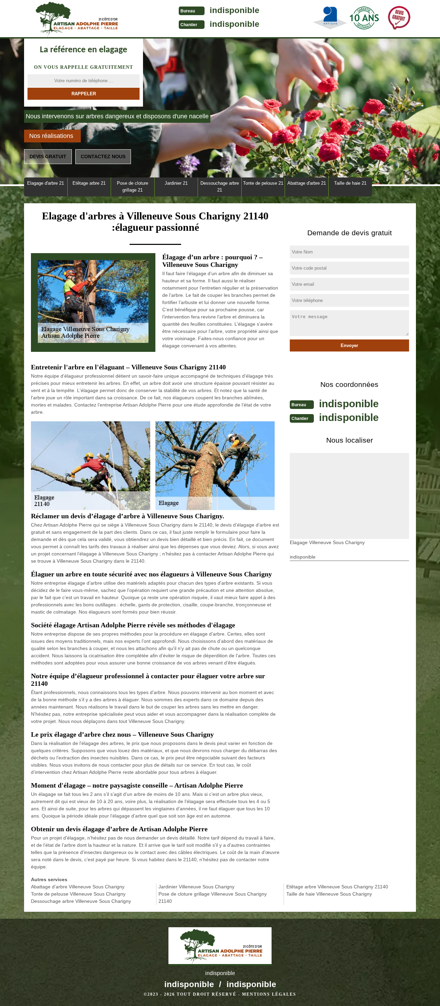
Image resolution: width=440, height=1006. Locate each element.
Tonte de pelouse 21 (263, 183)
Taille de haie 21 (350, 183)
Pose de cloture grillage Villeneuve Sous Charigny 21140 (212, 897)
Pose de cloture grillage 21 (132, 187)
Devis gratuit (48, 156)
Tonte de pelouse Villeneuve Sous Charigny (78, 894)
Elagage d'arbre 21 (45, 183)
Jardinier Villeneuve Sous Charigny (196, 886)
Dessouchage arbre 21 (219, 187)
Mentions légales (269, 994)
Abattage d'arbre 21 (306, 183)
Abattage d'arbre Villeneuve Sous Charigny (77, 886)
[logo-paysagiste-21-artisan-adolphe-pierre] (75, 19)
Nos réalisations (51, 135)
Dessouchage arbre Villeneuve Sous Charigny (81, 901)
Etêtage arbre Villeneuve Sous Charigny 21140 (337, 886)
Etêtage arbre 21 (89, 183)
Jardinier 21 (176, 183)
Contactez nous (103, 156)
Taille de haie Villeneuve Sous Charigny (329, 894)
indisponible (234, 10)
